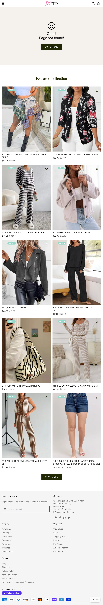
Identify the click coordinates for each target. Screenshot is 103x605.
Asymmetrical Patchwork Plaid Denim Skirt (24, 155)
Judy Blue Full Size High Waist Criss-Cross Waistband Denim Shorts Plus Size (76, 462)
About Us (6, 567)
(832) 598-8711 (64, 509)
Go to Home (51, 47)
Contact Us (58, 551)
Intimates (6, 548)
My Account (58, 544)
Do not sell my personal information (18, 582)
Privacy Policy (8, 578)
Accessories (7, 551)
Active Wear (7, 536)
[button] (98, 3)
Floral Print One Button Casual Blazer (76, 154)
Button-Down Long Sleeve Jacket (72, 232)
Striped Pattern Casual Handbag (21, 386)
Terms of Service (9, 575)
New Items (6, 529)
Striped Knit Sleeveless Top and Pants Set (24, 462)
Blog (4, 563)
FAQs (55, 532)
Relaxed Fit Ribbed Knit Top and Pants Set (75, 309)
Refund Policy (8, 571)
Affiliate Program (60, 548)
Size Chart (58, 529)
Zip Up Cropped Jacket (15, 307)
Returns (56, 540)
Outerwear (6, 540)
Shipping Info (59, 536)
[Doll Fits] (51, 3)
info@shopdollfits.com (63, 512)
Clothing (5, 532)
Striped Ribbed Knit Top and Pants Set (24, 232)
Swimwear (6, 544)
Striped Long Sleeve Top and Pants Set (75, 386)
